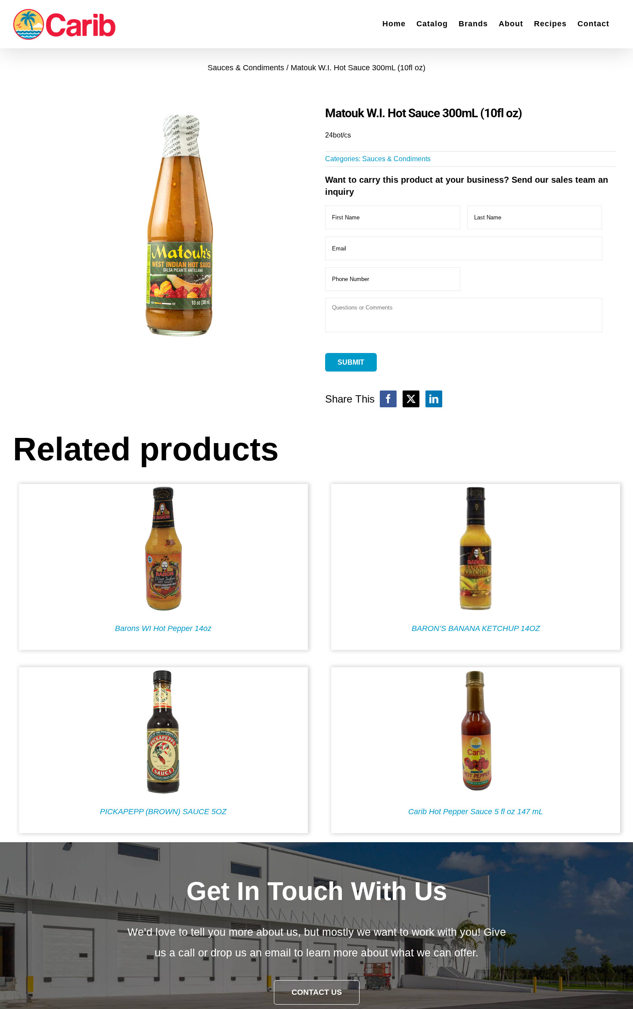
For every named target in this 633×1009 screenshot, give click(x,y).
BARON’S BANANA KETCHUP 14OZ (476, 628)
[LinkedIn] (433, 398)
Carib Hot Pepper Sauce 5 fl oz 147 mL (475, 811)
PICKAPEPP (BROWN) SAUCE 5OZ (163, 811)
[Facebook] (388, 398)
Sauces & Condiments (396, 158)
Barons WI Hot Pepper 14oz (163, 628)
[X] (411, 398)
